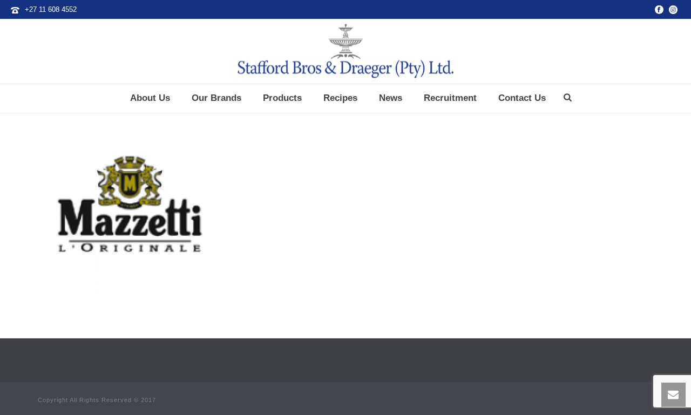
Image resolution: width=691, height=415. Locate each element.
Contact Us (522, 98)
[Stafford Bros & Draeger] (345, 51)
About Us (150, 98)
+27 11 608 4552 (51, 9)
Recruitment (450, 98)
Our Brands (216, 98)
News (390, 98)
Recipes (340, 98)
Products (282, 98)
